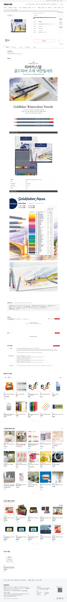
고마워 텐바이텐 (39, 594)
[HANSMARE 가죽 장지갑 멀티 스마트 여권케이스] (33, 460)
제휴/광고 (33, 580)
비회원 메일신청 (46, 593)
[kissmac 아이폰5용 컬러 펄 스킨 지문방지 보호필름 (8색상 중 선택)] (33, 440)
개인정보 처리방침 (17, 580)
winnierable (18, 483)
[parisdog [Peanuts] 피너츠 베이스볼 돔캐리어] (45, 481)
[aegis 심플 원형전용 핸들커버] (57, 459)
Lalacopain (6, 463)
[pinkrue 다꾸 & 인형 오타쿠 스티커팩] (57, 440)
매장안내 (40, 580)
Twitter (59, 44)
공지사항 (37, 580)
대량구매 (30, 4)
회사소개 (5, 580)
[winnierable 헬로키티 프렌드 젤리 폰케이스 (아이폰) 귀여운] (21, 479)
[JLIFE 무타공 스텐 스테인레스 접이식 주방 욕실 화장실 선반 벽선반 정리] (21, 439)
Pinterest (62, 44)
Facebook (61, 44)
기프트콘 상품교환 (46, 592)
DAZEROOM (30, 483)
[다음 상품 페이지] (38, 421)
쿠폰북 (45, 594)
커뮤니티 (26, 4)
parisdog (41, 483)
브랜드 (48, 4)
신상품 (42, 4)
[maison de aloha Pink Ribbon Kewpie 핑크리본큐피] (21, 460)
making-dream (55, 483)
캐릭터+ (33, 4)
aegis (53, 463)
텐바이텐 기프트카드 (39, 592)
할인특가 (44, 4)
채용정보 (8, 580)
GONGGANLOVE (43, 463)
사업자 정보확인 (27, 588)
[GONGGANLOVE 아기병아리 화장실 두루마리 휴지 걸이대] (45, 459)
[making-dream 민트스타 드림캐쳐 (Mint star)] (57, 479)
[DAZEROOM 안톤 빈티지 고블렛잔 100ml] (33, 479)
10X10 (8, 4)
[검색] (62, 4)
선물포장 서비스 (39, 593)
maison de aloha (19, 463)
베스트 (39, 4)
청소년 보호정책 (23, 580)
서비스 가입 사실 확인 (24, 590)
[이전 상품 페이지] (29, 421)
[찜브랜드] (34, 15)
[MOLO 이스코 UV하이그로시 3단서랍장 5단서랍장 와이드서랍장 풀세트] (9, 480)
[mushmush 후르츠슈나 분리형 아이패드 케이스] (45, 440)
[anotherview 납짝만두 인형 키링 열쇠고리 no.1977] (9, 440)
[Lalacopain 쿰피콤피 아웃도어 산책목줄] (9, 459)
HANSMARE (30, 463)
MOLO (5, 483)
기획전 (36, 4)
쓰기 (60, 24)
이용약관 (12, 580)
